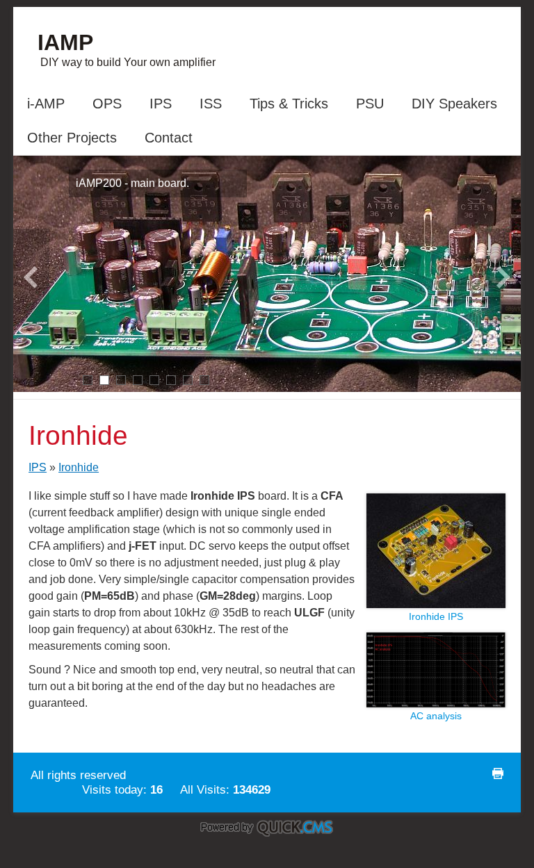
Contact (169, 137)
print (497, 773)
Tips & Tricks (289, 103)
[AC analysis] (435, 704)
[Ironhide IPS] (435, 604)
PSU (370, 103)
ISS (211, 103)
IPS (160, 103)
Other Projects (72, 137)
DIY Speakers (454, 103)
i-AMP (46, 103)
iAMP (65, 42)
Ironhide (78, 467)
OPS (107, 103)
